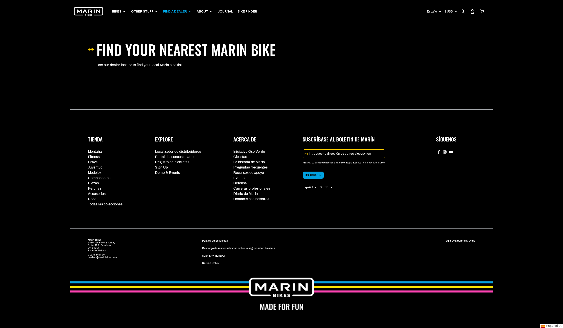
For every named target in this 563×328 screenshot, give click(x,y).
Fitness (94, 157)
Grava (93, 162)
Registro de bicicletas (172, 162)
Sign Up (161, 167)
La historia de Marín (249, 162)
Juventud (95, 167)
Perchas (94, 188)
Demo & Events (167, 172)
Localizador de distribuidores (178, 151)
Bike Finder (247, 11)
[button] (482, 11)
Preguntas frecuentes (250, 167)
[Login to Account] (472, 11)
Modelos (94, 172)
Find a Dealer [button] (175, 11)
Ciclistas (240, 157)
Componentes (99, 178)
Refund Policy (210, 263)
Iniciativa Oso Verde (249, 151)
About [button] (202, 11)
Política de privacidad (215, 240)
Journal (225, 11)
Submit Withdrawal (213, 255)
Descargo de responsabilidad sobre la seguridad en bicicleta (238, 248)
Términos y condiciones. (373, 162)
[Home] (88, 11)
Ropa (92, 199)
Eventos (239, 178)
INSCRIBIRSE (311, 175)
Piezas (93, 183)
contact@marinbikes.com (102, 257)
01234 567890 (96, 255)
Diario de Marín (245, 194)
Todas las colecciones (105, 204)
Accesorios (97, 194)
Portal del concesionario (174, 157)
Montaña (95, 151)
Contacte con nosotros (251, 199)
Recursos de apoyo (248, 172)
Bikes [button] (116, 11)
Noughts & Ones (465, 240)
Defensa (240, 183)
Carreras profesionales (251, 188)
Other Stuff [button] (142, 11)
